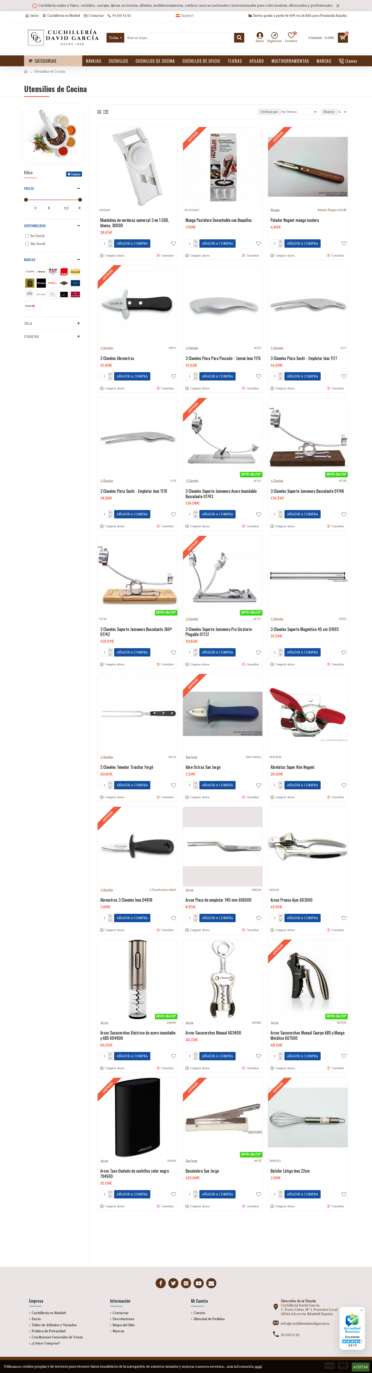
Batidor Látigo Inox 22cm (290, 1171)
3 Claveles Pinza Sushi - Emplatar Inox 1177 (304, 358)
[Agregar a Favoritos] (173, 785)
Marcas (29, 259)
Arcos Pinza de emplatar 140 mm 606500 (218, 900)
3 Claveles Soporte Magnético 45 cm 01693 (305, 629)
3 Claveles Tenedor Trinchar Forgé (126, 767)
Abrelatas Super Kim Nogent (293, 767)
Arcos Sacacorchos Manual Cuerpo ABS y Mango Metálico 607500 (307, 1035)
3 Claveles (106, 348)
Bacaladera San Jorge (202, 1171)
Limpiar (75, 174)
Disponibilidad (35, 225)
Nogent (275, 210)
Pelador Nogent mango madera (295, 220)
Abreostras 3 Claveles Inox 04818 (126, 900)
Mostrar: (329, 112)
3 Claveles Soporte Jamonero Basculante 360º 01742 (136, 632)
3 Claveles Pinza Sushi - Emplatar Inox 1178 (133, 491)
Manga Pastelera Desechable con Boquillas (218, 220)
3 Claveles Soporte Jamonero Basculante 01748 (307, 491)
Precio (29, 188)
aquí (258, 1366)
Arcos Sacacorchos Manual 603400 (213, 1033)
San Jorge (191, 757)
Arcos (189, 890)
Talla (28, 323)
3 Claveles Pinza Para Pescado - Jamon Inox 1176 (223, 358)
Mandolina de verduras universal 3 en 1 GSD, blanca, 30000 (134, 223)
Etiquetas (31, 336)
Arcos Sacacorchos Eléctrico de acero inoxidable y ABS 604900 (137, 1035)
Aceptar (360, 1367)
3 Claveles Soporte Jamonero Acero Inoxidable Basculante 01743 (221, 494)
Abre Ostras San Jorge (202, 767)
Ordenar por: (269, 112)
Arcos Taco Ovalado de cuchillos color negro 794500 (134, 1173)
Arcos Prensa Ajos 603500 (292, 900)
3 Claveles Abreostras (117, 358)
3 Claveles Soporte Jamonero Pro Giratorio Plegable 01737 (218, 632)
